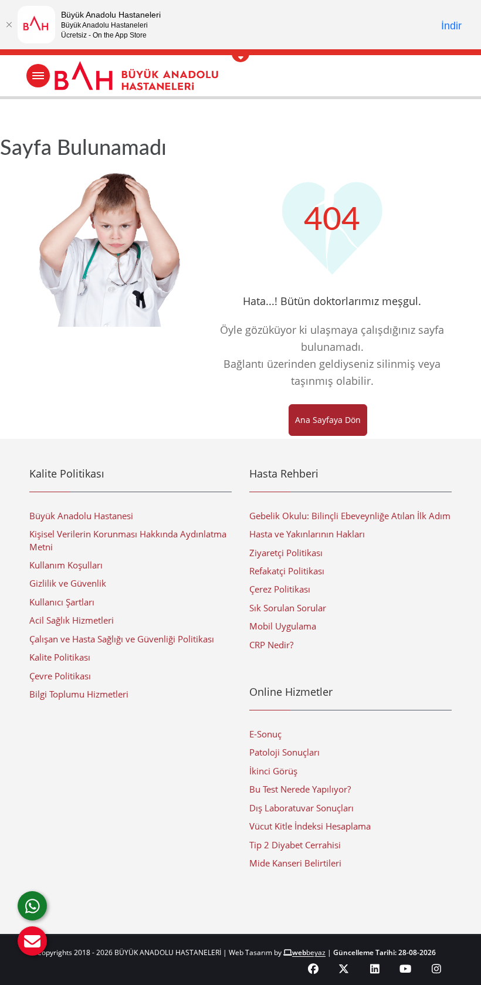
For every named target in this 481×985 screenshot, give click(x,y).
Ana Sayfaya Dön (328, 419)
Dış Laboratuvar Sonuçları (301, 808)
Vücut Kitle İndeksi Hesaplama (310, 826)
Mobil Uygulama (282, 626)
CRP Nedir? (271, 645)
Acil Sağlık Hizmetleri (71, 620)
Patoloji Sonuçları (284, 752)
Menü (38, 75)
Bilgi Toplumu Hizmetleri (78, 694)
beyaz (309, 952)
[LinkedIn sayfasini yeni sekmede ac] (375, 969)
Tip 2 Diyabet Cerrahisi (295, 845)
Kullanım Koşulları (66, 565)
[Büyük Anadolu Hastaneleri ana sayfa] (240, 75)
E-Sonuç (265, 734)
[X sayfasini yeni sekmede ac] (344, 969)
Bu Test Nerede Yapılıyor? (300, 789)
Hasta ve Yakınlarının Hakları (307, 534)
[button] (32, 941)
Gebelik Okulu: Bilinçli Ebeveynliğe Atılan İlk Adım (349, 516)
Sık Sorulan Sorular (287, 608)
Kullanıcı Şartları (61, 602)
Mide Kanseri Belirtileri (295, 863)
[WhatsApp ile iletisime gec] (32, 905)
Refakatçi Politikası (286, 571)
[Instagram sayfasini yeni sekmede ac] (436, 969)
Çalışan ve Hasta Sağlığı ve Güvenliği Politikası (121, 639)
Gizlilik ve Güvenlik (67, 583)
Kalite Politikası (59, 657)
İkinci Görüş (273, 771)
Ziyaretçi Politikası (286, 552)
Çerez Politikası (279, 589)
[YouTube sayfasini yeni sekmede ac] (405, 969)
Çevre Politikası (60, 676)
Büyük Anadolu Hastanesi (81, 516)
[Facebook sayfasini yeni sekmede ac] (313, 969)
